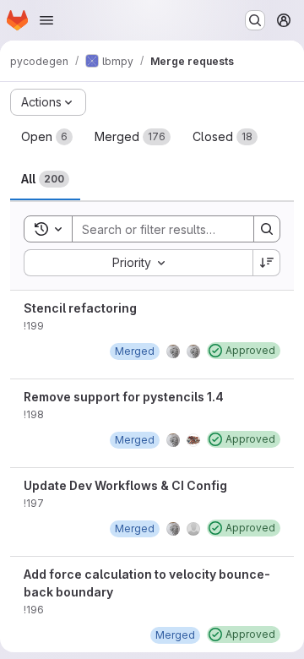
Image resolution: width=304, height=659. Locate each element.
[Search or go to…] (255, 20)
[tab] (47, 137)
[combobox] (138, 262)
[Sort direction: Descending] (266, 262)
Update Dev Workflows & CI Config (125, 485)
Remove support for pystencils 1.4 (124, 396)
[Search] (266, 228)
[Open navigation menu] (46, 20)
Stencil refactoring (80, 308)
